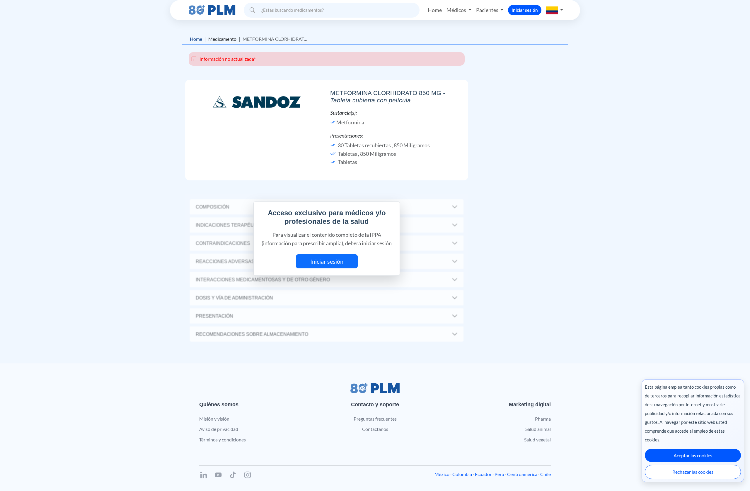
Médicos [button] (456, 10)
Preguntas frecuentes (375, 418)
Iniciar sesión (525, 10)
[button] (554, 10)
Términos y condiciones (222, 439)
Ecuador (483, 474)
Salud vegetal (537, 439)
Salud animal (538, 429)
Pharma (543, 418)
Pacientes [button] (487, 10)
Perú (499, 474)
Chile (545, 474)
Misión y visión (214, 418)
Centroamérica (522, 474)
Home (435, 10)
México (441, 474)
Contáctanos (375, 429)
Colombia (462, 474)
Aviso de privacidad (218, 429)
